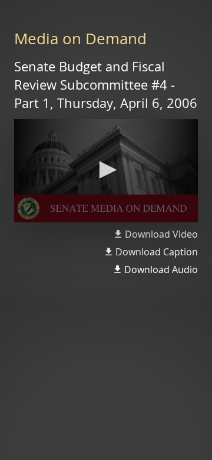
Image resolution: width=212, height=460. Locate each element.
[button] (106, 170)
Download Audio (161, 269)
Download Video (161, 234)
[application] (106, 171)
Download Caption (156, 251)
